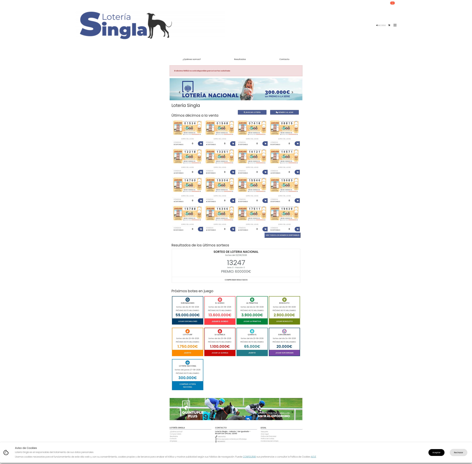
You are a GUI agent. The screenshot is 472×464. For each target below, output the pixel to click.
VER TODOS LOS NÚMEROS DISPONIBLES (282, 235)
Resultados (174, 436)
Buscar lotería (253, 112)
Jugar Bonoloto (284, 321)
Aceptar (436, 452)
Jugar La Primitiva (252, 321)
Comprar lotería (175, 434)
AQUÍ (313, 456)
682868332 (221, 441)
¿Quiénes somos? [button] (192, 59)
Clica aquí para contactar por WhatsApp (232, 439)
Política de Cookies (267, 439)
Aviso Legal (265, 434)
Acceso (382, 25)
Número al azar (285, 112)
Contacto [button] (284, 59)
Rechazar (458, 452)
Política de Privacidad (268, 436)
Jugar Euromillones (187, 321)
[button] (180, 92)
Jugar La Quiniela (220, 353)
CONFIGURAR (249, 456)
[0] (390, 25)
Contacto (173, 439)
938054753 (222, 437)
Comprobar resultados (236, 280)
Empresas (173, 441)
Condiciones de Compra (269, 441)
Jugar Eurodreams (284, 353)
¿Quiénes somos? (176, 432)
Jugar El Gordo (220, 321)
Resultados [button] (240, 59)
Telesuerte (264, 432)
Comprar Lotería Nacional (187, 385)
